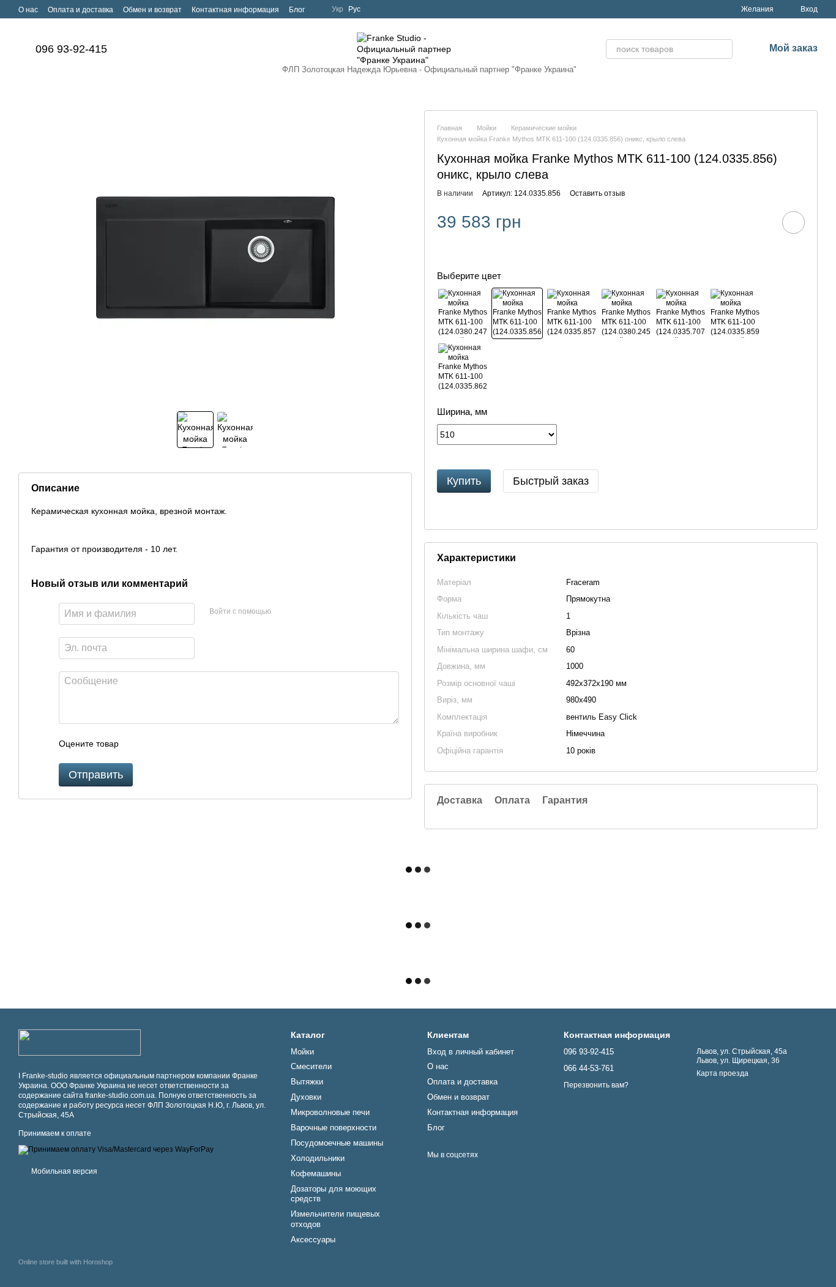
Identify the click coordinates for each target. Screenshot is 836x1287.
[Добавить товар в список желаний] (793, 222)
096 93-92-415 (71, 48)
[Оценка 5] (217, 743)
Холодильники (318, 1158)
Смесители (311, 1066)
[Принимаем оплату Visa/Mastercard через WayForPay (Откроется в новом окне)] (116, 1149)
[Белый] (680, 313)
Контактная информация (235, 10)
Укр (337, 9)
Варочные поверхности (333, 1127)
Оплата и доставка (80, 10)
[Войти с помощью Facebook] (284, 612)
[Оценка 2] (158, 743)
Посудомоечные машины (337, 1142)
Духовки (306, 1097)
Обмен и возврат (152, 10)
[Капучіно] (462, 368)
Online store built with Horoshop (65, 1262)
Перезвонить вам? (596, 1085)
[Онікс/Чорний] (517, 313)
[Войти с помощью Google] (304, 612)
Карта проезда (722, 1073)
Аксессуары (313, 1239)
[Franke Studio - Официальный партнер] (79, 1042)
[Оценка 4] (197, 743)
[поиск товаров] (723, 49)
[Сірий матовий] (626, 313)
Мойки (302, 1051)
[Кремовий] (735, 313)
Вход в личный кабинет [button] (470, 1051)
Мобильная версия (63, 1171)
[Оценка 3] (178, 743)
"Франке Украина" (544, 69)
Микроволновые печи (330, 1112)
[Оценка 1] (139, 743)
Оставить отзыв (597, 193)
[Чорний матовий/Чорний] (462, 313)
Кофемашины (316, 1173)
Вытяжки (307, 1081)
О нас (28, 10)
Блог (297, 10)
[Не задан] (571, 313)
